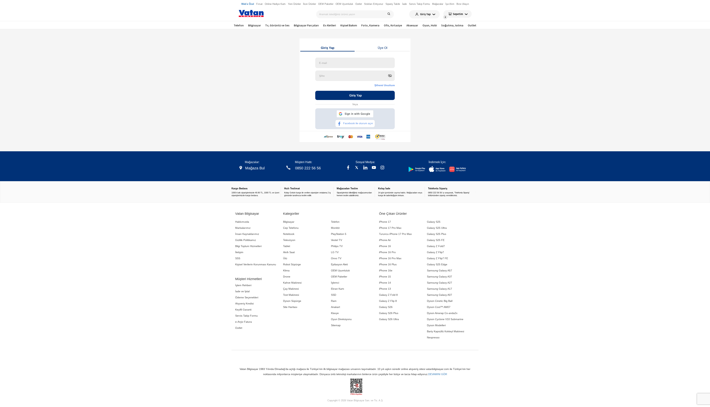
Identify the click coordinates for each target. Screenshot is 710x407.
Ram (334, 300)
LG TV (335, 252)
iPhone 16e (385, 270)
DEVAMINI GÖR (437, 374)
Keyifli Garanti (243, 309)
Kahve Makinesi (292, 282)
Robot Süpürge (292, 264)
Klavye (335, 313)
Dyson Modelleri (436, 325)
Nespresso (433, 337)
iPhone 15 (385, 276)
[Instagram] (382, 167)
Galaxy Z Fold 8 (388, 294)
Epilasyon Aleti (339, 264)
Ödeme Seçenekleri (246, 297)
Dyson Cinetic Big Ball (439, 300)
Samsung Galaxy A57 (439, 270)
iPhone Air (385, 240)
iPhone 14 (385, 282)
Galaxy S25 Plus (436, 233)
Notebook (288, 233)
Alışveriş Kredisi (244, 303)
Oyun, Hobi (429, 25)
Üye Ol (382, 48)
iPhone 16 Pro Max (390, 258)
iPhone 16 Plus (388, 264)
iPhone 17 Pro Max (390, 227)
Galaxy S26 (386, 307)
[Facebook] (348, 167)
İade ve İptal (242, 291)
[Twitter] (357, 167)
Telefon (239, 25)
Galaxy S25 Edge (437, 264)
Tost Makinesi (291, 294)
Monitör (335, 227)
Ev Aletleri (329, 25)
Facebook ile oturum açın (358, 123)
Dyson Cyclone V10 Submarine (445, 319)
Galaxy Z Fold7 (436, 246)
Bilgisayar (254, 25)
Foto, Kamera (370, 25)
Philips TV (337, 246)
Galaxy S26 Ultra (389, 319)
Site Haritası (290, 307)
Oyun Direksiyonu (341, 319)
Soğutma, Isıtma (452, 25)
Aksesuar (412, 25)
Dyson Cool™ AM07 (438, 307)
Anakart (335, 307)
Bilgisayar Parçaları (306, 25)
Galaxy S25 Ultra (437, 227)
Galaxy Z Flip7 (435, 252)
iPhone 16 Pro (387, 252)
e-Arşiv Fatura (243, 321)
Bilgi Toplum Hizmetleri (248, 246)
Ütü (285, 258)
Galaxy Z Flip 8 (388, 300)
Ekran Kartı (337, 288)
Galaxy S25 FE (435, 240)
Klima (286, 270)
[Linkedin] (365, 167)
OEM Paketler (339, 276)
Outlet (472, 25)
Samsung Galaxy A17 (439, 288)
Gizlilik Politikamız (245, 240)
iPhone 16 (385, 246)
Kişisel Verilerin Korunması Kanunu (255, 264)
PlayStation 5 (338, 233)
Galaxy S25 (433, 221)
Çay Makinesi (291, 288)
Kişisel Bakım (348, 25)
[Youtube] (374, 167)
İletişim (239, 252)
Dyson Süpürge (292, 300)
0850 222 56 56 (308, 168)
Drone (286, 276)
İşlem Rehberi (243, 285)
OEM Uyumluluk (340, 270)
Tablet (286, 246)
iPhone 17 (385, 221)
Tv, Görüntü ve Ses (277, 25)
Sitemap (336, 325)
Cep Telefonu (291, 227)
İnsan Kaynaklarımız (247, 233)
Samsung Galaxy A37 (439, 276)
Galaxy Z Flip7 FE (437, 258)
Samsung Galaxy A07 (439, 294)
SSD (333, 294)
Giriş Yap (327, 48)
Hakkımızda (242, 221)
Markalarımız (243, 227)
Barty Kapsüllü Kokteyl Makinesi (445, 331)
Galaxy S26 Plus (388, 313)
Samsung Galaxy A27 (439, 282)
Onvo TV (336, 258)
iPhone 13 (385, 288)
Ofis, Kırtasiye (393, 25)
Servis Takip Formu (246, 315)
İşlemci (335, 282)
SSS (237, 258)
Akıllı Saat (289, 252)
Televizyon (289, 240)
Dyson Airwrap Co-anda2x (442, 313)
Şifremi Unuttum (384, 85)
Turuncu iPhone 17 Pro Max (395, 233)
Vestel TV (336, 240)
